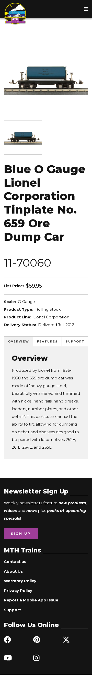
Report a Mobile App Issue (31, 600)
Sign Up (21, 533)
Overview (18, 341)
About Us (13, 571)
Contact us (15, 561)
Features (47, 341)
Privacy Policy (18, 590)
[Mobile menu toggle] (86, 9)
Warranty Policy (20, 580)
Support (75, 341)
